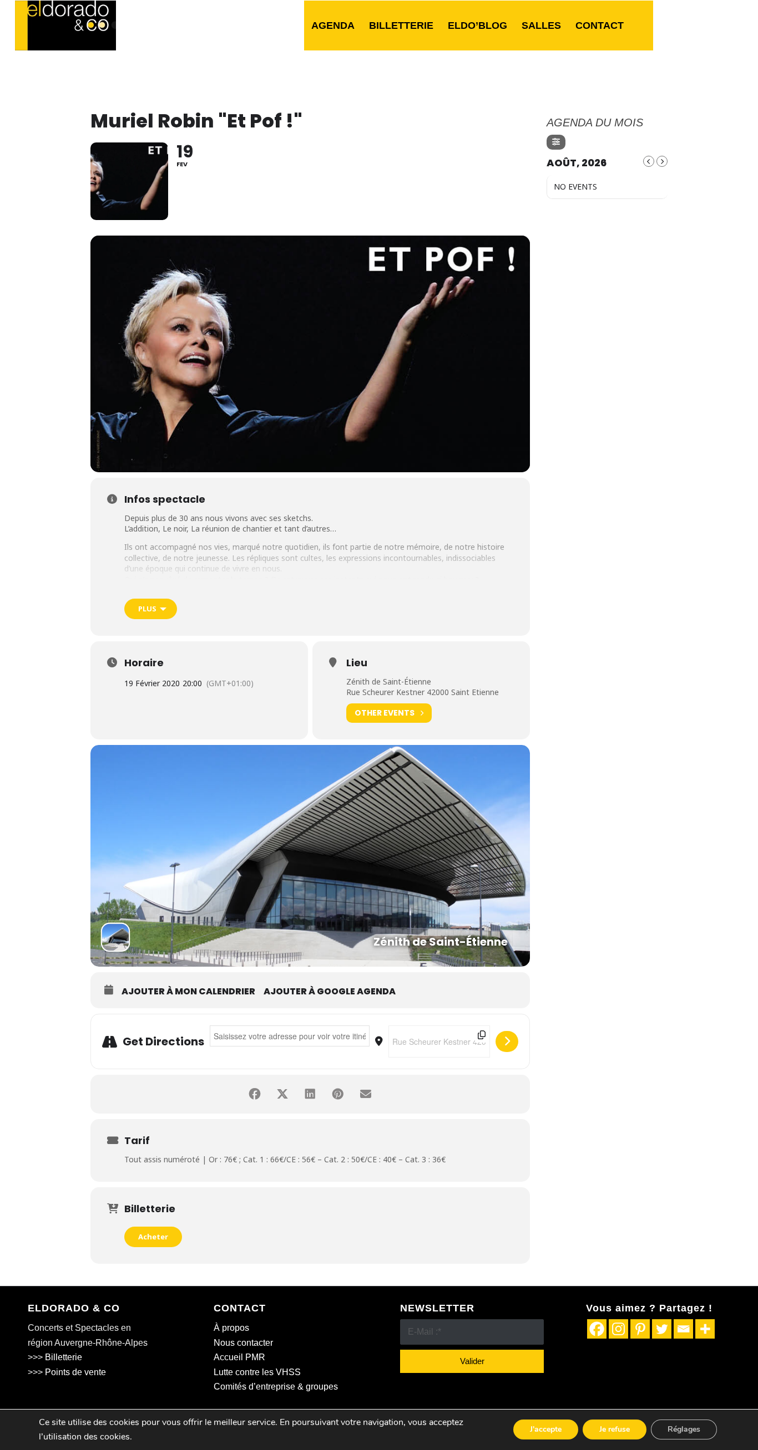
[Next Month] (662, 161)
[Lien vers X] (701, 25)
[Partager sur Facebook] (255, 1094)
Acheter (153, 1237)
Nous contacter (243, 1342)
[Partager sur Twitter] (282, 1094)
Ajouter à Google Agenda (330, 991)
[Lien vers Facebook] (684, 25)
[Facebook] (597, 1329)
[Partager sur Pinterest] (338, 1094)
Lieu (356, 663)
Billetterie (63, 1357)
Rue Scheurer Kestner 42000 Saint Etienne (422, 692)
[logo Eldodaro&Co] (65, 25)
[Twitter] (661, 1329)
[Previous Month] (648, 161)
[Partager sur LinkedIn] (310, 1094)
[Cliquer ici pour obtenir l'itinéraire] (507, 1041)
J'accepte (546, 1430)
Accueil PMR (239, 1357)
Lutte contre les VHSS (257, 1372)
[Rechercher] (642, 25)
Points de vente (75, 1372)
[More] (705, 1329)
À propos (231, 1327)
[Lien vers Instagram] (718, 25)
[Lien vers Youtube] (734, 25)
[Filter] (556, 142)
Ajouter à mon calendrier (188, 991)
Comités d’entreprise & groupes (276, 1386)
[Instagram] (618, 1329)
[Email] (683, 1329)
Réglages (684, 1430)
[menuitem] (333, 25)
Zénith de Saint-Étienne (388, 681)
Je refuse (614, 1430)
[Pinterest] (640, 1329)
